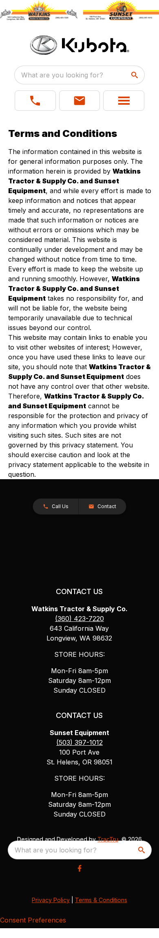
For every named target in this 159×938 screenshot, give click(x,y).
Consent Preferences (33, 920)
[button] (35, 100)
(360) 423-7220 (79, 618)
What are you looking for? (62, 75)
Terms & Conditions (101, 899)
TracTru (107, 839)
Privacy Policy (51, 899)
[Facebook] (79, 868)
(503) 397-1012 (79, 742)
